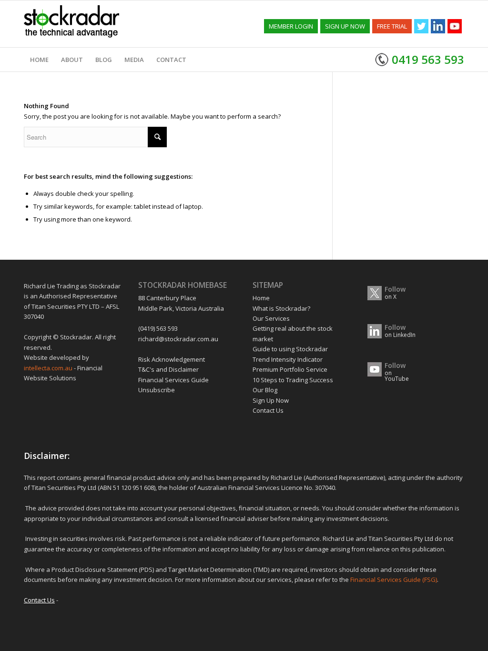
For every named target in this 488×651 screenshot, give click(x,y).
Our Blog (265, 390)
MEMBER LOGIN (291, 26)
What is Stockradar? (281, 308)
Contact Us (268, 410)
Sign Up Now (271, 400)
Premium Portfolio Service (290, 369)
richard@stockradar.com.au (178, 339)
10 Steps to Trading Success (293, 380)
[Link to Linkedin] (438, 26)
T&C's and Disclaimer (168, 369)
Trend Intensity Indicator (288, 359)
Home (261, 298)
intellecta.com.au (49, 368)
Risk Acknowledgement (171, 359)
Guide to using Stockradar (290, 349)
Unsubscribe (156, 390)
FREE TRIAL (392, 26)
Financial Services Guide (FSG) (393, 579)
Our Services (271, 318)
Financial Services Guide (173, 380)
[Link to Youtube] (454, 26)
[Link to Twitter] (421, 26)
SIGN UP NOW (345, 26)
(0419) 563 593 (158, 328)
